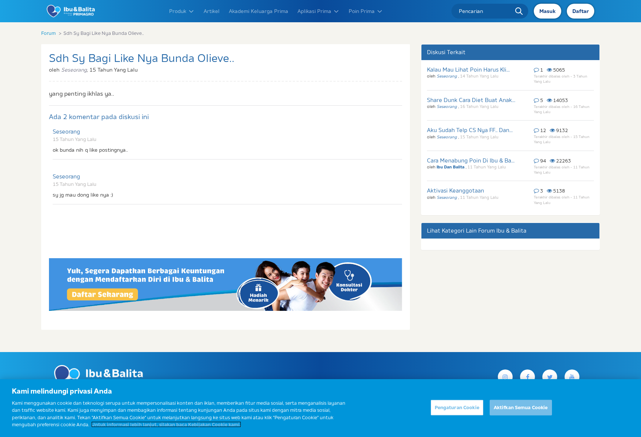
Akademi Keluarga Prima (258, 11)
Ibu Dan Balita (451, 167)
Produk (177, 11)
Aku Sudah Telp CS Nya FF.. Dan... (470, 130)
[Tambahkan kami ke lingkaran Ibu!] (572, 376)
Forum (48, 33)
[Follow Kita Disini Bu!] (549, 376)
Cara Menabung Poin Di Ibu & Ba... (471, 160)
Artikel (212, 11)
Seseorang (66, 131)
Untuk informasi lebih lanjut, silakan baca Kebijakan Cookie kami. (166, 424)
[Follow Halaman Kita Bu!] (505, 376)
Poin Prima (362, 11)
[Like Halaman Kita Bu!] (527, 376)
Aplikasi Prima (314, 11)
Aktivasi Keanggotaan (455, 190)
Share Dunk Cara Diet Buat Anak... (471, 100)
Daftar (580, 11)
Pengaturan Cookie (457, 407)
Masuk (547, 11)
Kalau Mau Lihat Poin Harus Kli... (468, 69)
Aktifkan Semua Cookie (521, 407)
